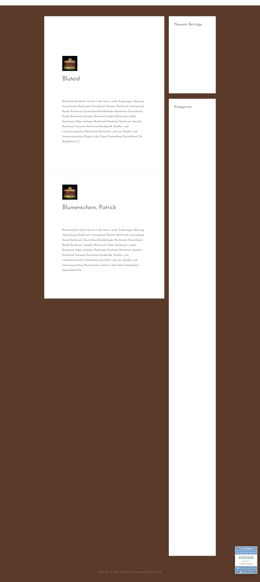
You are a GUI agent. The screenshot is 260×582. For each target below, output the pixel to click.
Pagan (178, 317)
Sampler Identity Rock (187, 420)
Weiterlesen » (70, 150)
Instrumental (181, 262)
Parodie (178, 323)
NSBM (178, 298)
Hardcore (179, 213)
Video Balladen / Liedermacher (192, 487)
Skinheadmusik (78, 93)
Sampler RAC (182, 432)
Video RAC (180, 523)
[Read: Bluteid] (69, 63)
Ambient (179, 128)
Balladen (108, 214)
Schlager (179, 444)
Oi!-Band (140, 86)
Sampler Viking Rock (186, 438)
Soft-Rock (179, 462)
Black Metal (181, 140)
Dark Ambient (182, 165)
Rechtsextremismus (79, 90)
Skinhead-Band (182, 450)
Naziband (127, 86)
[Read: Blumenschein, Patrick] (69, 192)
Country (178, 152)
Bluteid (71, 79)
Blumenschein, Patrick (89, 208)
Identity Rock (181, 250)
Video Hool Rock (183, 499)
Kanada (178, 268)
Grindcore (179, 201)
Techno (178, 468)
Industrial (179, 256)
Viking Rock (181, 541)
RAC (65, 90)
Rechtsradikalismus (102, 90)
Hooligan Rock (182, 244)
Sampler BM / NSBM (186, 401)
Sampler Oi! (181, 426)
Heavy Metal (181, 225)
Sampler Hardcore (184, 413)
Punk (177, 335)
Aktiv (99, 214)
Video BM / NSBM (185, 493)
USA (177, 474)
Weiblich (179, 547)
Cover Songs (181, 159)
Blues (177, 146)
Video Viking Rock (184, 529)
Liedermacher (70, 218)
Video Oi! (179, 517)
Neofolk (178, 292)
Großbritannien (182, 207)
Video (177, 480)
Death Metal (181, 171)
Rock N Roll (181, 372)
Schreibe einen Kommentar (77, 86)
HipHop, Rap (182, 232)
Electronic (180, 195)
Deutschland (181, 189)
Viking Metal (181, 535)
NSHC (178, 305)
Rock (177, 366)
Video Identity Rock (185, 505)
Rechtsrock (121, 90)
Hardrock (179, 219)
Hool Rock (180, 238)
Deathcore (180, 177)
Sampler (179, 384)
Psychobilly (180, 329)
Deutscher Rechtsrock (108, 86)
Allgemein (180, 122)
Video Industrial (183, 511)
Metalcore (180, 280)
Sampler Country (183, 407)
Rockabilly (180, 378)
